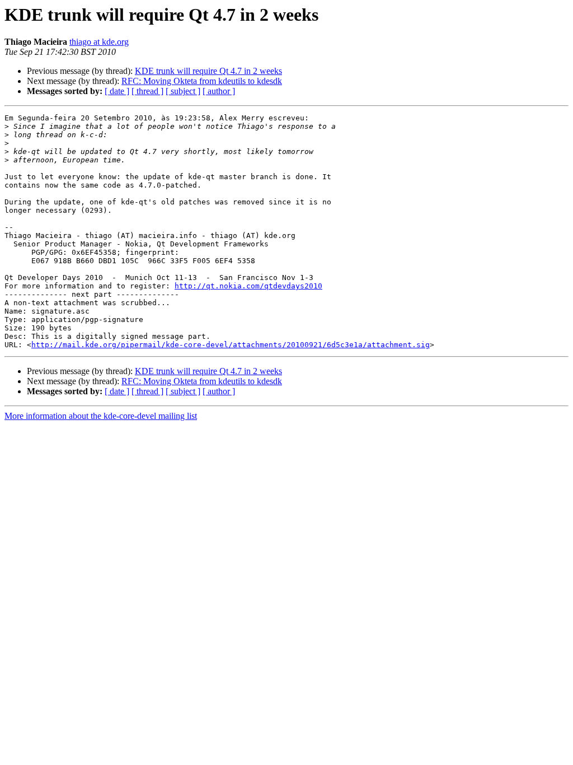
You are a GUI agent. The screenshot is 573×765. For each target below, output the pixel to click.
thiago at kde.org (99, 41)
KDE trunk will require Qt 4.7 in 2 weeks (208, 71)
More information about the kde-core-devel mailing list (100, 416)
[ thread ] (147, 91)
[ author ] (219, 91)
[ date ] (117, 91)
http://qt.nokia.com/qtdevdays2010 (248, 286)
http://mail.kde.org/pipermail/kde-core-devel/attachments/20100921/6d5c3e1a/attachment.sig (230, 344)
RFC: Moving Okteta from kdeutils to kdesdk (201, 81)
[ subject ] (183, 91)
